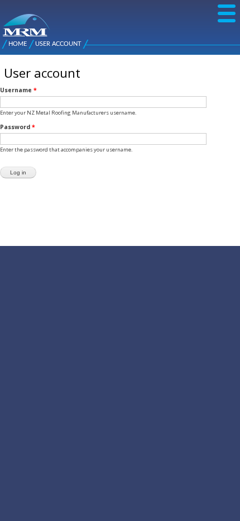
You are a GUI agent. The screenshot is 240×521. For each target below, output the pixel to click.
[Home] (7, 19)
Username (18, 90)
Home (17, 44)
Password (17, 127)
